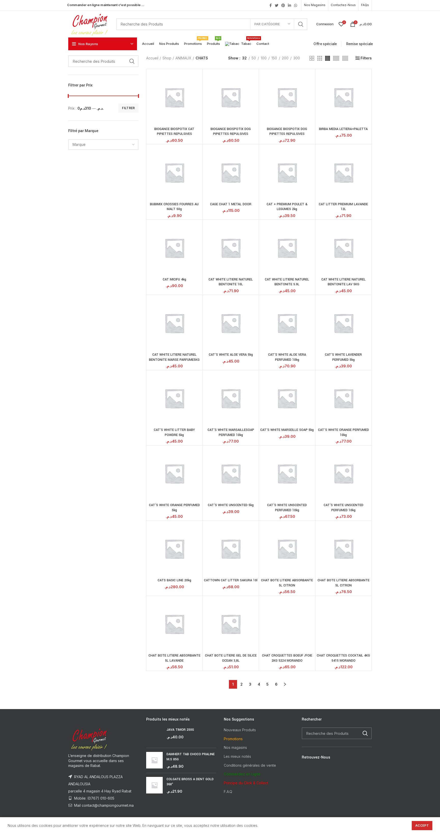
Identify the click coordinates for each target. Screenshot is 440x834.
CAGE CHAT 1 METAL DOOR (230, 204)
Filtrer (128, 108)
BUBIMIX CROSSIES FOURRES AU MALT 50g (174, 207)
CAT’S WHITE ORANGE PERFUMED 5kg (174, 507)
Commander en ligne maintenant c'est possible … (106, 5)
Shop (166, 58)
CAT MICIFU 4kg (174, 279)
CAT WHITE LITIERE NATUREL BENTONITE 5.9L (287, 282)
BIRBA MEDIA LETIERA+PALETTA (343, 129)
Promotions (233, 739)
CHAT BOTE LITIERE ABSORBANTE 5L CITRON (287, 583)
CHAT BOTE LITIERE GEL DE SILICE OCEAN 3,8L (231, 658)
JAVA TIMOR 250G (180, 729)
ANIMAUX (183, 58)
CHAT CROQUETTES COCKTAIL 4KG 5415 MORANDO (343, 658)
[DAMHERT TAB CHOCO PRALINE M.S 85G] (154, 760)
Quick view (197, 78)
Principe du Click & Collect (246, 783)
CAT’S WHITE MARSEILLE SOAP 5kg (287, 430)
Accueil (152, 58)
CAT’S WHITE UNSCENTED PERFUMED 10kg (287, 507)
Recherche (300, 24)
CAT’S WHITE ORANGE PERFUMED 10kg (343, 432)
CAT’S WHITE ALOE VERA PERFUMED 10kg (287, 357)
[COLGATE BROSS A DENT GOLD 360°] (154, 785)
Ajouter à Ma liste (197, 90)
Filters (366, 58)
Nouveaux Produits (240, 730)
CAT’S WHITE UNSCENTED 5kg (231, 505)
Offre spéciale (326, 44)
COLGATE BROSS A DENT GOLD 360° (190, 782)
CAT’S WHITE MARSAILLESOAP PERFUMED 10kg (231, 432)
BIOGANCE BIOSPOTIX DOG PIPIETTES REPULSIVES (231, 131)
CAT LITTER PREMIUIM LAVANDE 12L (343, 207)
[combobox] (103, 144)
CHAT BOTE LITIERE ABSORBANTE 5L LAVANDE (174, 658)
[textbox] (79, 144)
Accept (422, 825)
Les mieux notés (237, 756)
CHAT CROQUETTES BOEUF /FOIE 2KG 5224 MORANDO (287, 658)
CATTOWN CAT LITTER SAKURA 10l (230, 580)
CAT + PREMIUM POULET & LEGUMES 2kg (287, 207)
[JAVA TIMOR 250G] (154, 735)
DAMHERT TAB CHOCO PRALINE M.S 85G (191, 757)
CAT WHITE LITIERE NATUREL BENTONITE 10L (231, 282)
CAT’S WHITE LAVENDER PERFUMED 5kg (343, 357)
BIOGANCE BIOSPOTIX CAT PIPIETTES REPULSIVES (174, 131)
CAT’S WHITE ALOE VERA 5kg (231, 354)
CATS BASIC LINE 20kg (174, 580)
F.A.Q (228, 791)
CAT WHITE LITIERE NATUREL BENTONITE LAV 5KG (343, 282)
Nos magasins (235, 747)
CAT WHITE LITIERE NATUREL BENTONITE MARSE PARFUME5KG (174, 357)
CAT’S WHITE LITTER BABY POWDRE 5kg (174, 432)
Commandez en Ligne (242, 774)
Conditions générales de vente (250, 765)
